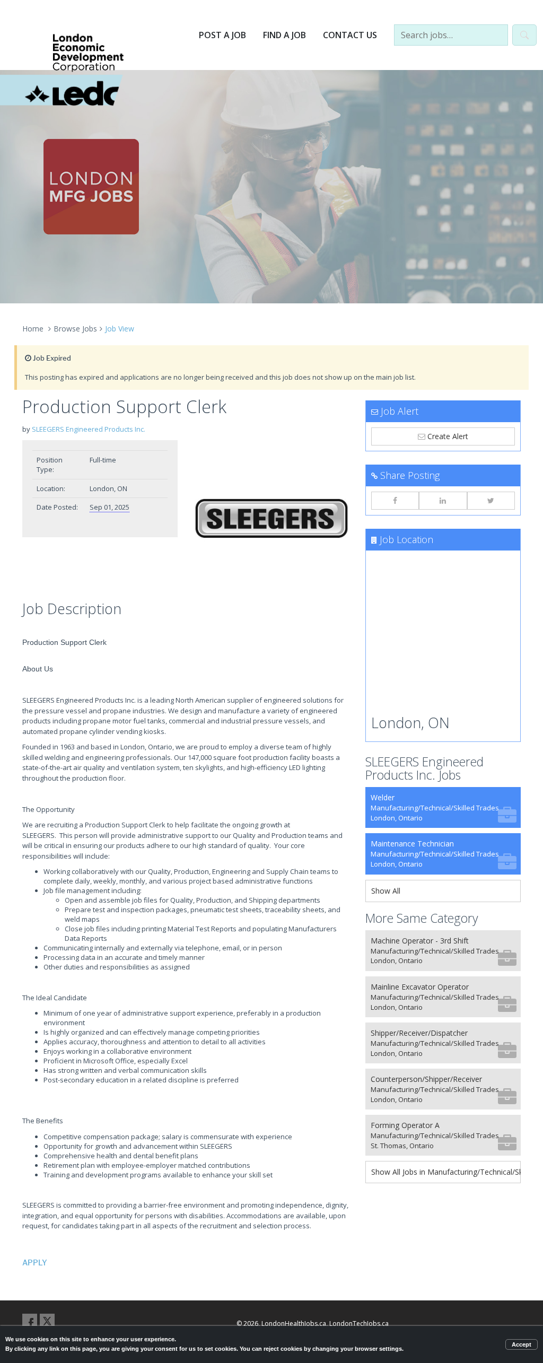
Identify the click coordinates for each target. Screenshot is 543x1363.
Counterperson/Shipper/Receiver (435, 1089)
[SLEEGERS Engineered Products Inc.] (271, 518)
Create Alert (446, 436)
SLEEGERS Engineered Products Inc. (88, 429)
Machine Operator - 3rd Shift (435, 951)
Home (32, 329)
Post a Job (222, 35)
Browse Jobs (75, 329)
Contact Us (350, 35)
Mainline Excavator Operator (435, 997)
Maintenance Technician (435, 853)
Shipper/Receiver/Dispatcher (435, 1043)
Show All (385, 891)
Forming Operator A (435, 1135)
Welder (435, 807)
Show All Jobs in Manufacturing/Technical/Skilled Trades (446, 1172)
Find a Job (284, 35)
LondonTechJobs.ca (359, 1323)
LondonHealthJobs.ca (293, 1323)
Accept (521, 1344)
